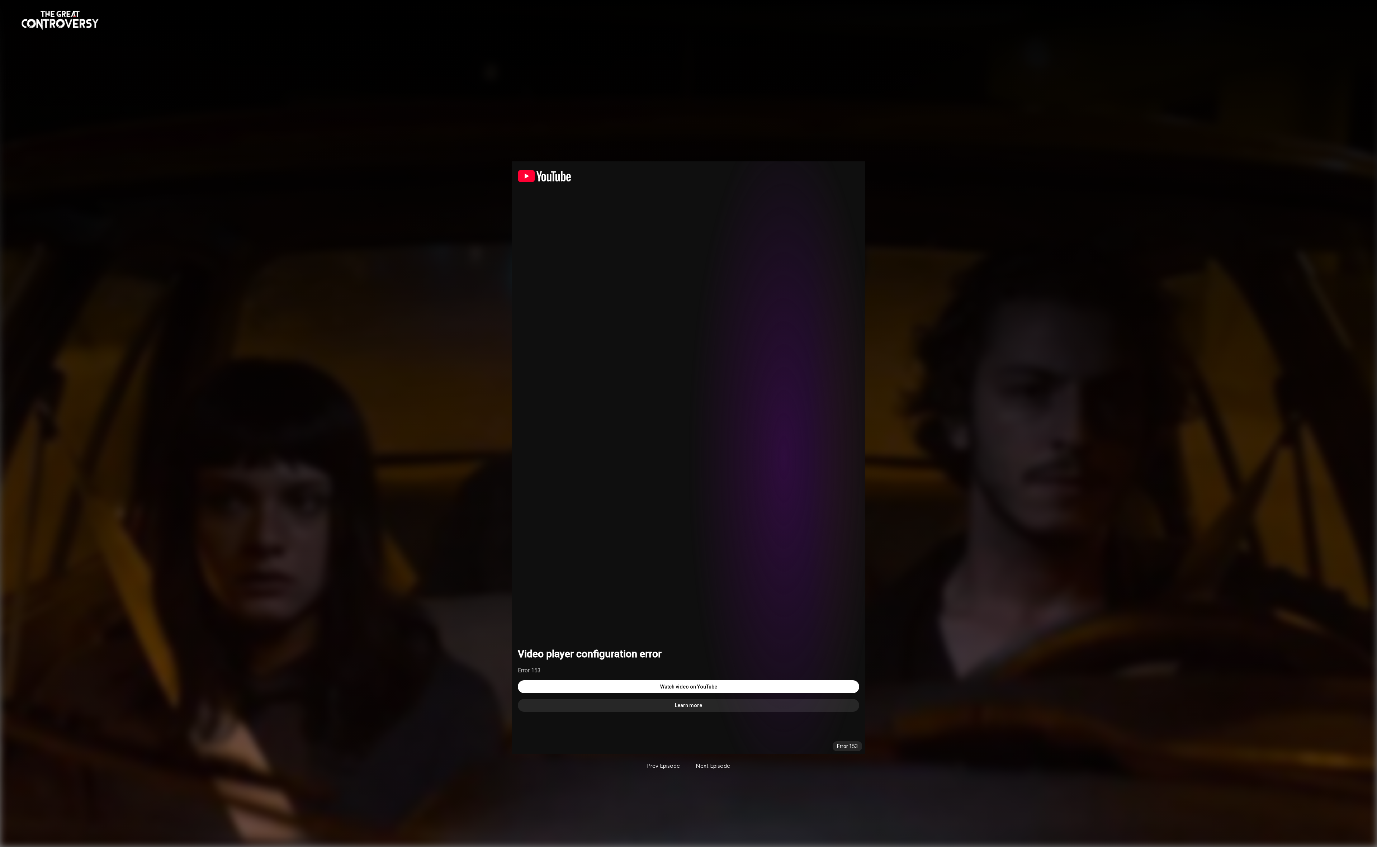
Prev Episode (663, 765)
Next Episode (713, 765)
